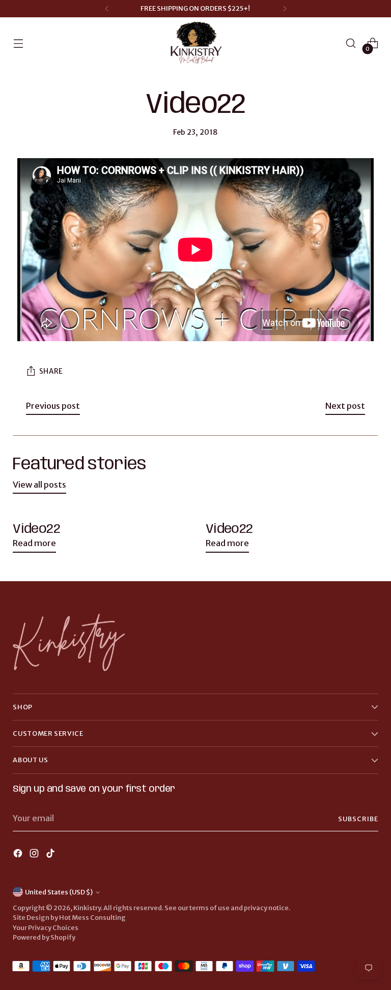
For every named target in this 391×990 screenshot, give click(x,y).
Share (51, 371)
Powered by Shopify (44, 937)
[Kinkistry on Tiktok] (51, 855)
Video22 (36, 529)
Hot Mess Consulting (92, 917)
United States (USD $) (59, 892)
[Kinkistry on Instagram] (35, 855)
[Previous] (107, 8)
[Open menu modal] (18, 43)
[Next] (284, 8)
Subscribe (358, 819)
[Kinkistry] (195, 43)
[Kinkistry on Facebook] (19, 855)
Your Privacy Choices (45, 927)
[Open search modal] (351, 43)
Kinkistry (87, 908)
